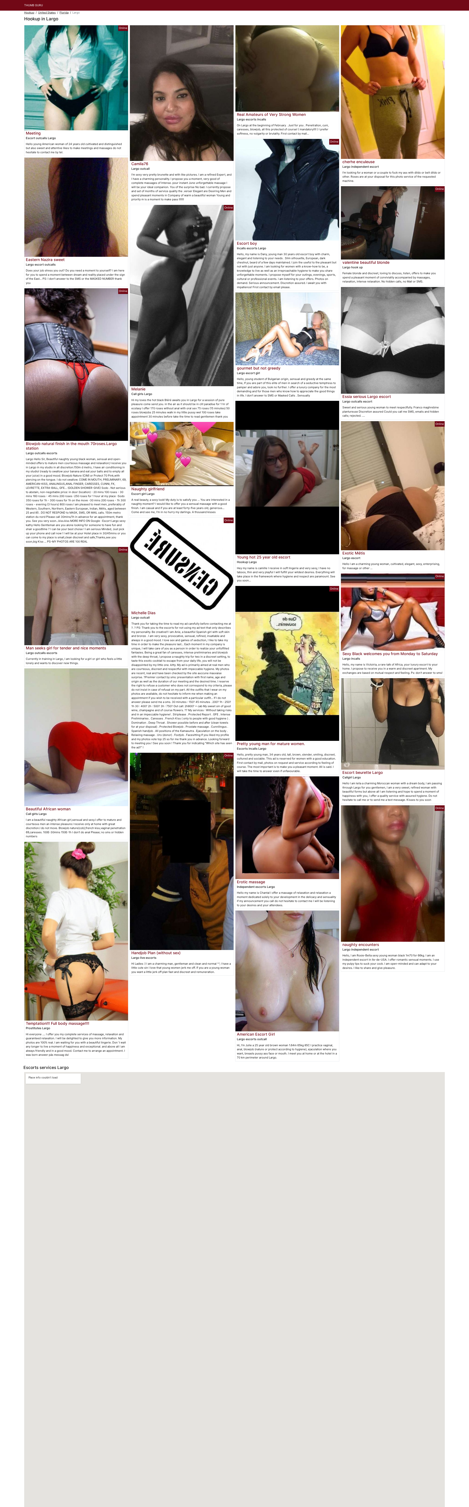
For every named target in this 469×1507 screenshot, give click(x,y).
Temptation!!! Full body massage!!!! (57, 1023)
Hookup (29, 12)
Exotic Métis (353, 553)
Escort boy (247, 243)
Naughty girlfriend (148, 489)
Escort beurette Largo (362, 772)
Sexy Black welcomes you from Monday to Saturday (390, 653)
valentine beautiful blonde (365, 262)
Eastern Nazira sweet (45, 259)
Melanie (138, 389)
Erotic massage (251, 882)
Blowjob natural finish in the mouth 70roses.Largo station (71, 446)
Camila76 (139, 163)
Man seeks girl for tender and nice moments (66, 648)
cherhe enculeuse (358, 161)
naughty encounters (360, 944)
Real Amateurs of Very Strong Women (271, 114)
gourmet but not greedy (258, 368)
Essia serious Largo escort (366, 396)
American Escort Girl (256, 1034)
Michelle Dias (143, 613)
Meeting (33, 133)
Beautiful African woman (48, 809)
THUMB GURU (33, 5)
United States (47, 12)
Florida (64, 12)
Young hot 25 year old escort (263, 557)
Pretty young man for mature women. (271, 743)
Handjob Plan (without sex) (156, 953)
